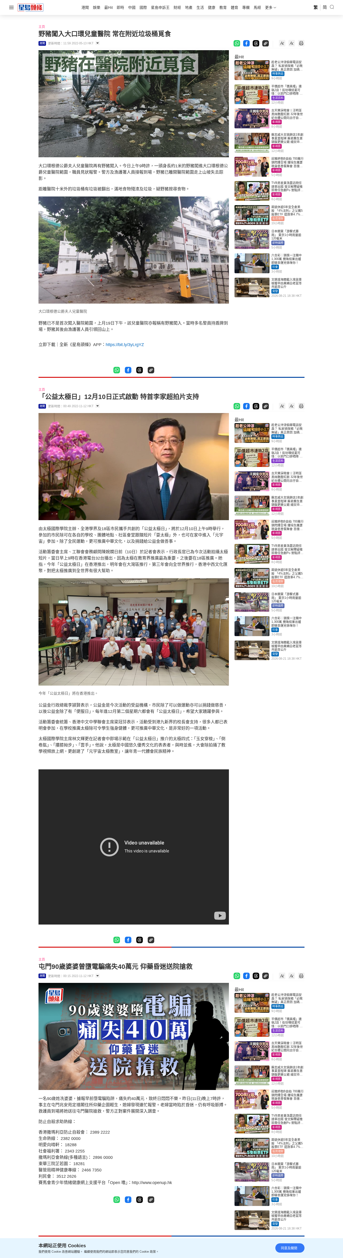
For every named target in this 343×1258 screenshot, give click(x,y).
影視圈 (276, 122)
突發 (275, 291)
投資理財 (278, 218)
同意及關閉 (289, 1248)
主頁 (41, 26)
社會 (275, 267)
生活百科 (278, 98)
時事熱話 (278, 73)
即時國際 (278, 243)
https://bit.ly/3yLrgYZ (125, 344)
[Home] (30, 7)
